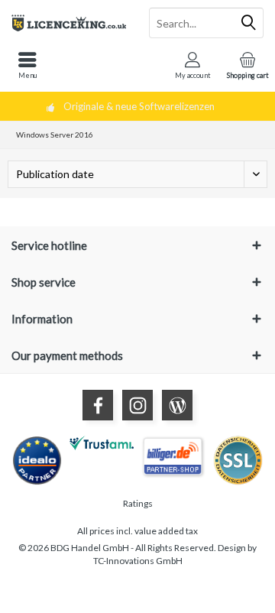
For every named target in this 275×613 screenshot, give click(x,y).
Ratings (138, 503)
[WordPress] (177, 405)
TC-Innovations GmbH (138, 560)
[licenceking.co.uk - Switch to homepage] (68, 23)
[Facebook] (97, 405)
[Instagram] (137, 405)
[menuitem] (27, 65)
